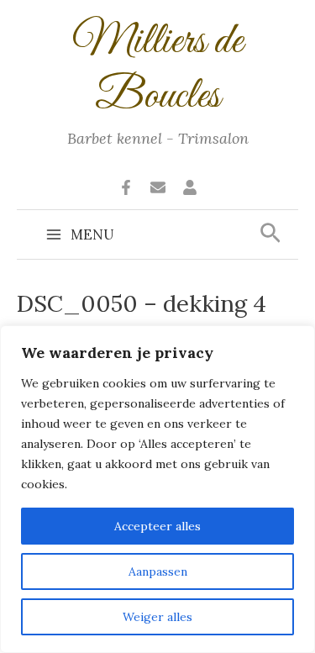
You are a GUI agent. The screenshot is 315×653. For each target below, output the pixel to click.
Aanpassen (158, 571)
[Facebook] (126, 187)
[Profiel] (189, 187)
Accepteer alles (157, 526)
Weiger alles (157, 616)
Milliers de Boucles (157, 69)
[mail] (157, 187)
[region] (157, 489)
